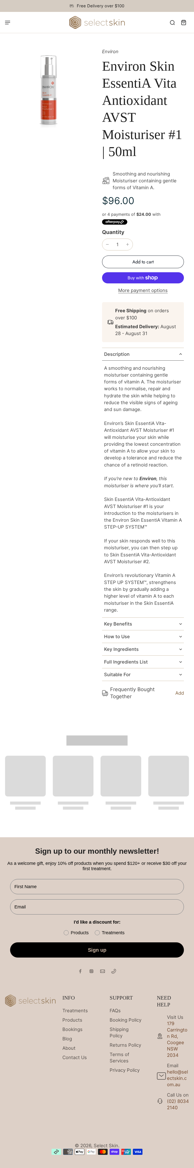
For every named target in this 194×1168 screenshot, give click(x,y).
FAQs (115, 1010)
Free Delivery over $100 (100, 5)
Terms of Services (119, 1057)
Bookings (72, 1029)
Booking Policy (125, 1020)
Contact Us (74, 1057)
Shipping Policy (119, 1032)
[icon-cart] (183, 22)
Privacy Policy (125, 1070)
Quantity (113, 232)
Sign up (97, 950)
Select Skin (106, 1145)
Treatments (75, 1010)
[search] (172, 22)
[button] (143, 262)
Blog (67, 1038)
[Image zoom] (48, 91)
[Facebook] (80, 971)
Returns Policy (125, 1045)
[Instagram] (91, 971)
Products (72, 1020)
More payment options (143, 290)
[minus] (107, 244)
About (69, 1048)
